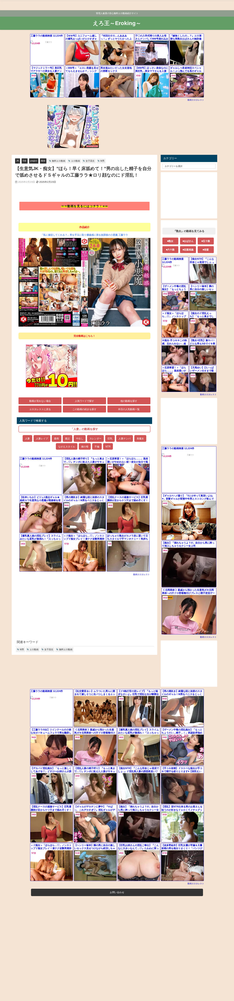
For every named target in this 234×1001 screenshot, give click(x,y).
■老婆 (206, 249)
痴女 (43, 161)
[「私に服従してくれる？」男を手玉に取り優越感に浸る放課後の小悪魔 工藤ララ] (84, 284)
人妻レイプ (42, 438)
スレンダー (95, 438)
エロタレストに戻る (40, 409)
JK (17, 161)
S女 (24, 161)
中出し (79, 438)
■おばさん (188, 241)
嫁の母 (84, 446)
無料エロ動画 (58, 161)
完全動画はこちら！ (84, 336)
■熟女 (170, 241)
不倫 (97, 446)
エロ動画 (75, 161)
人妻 (27, 438)
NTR (108, 446)
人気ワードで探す (84, 401)
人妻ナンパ (125, 438)
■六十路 (170, 249)
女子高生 (90, 161)
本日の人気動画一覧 (129, 409)
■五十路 (205, 241)
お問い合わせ (117, 892)
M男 (102, 161)
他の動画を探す (128, 401)
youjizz (33, 161)
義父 (67, 438)
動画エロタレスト (196, 100)
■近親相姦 (188, 249)
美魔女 (140, 438)
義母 (56, 438)
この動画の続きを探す (84, 409)
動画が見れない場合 (40, 401)
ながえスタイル (66, 446)
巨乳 (110, 438)
